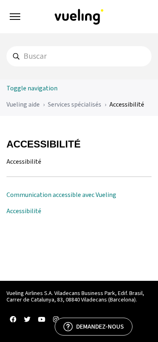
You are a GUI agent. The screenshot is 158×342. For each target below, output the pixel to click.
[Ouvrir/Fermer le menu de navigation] (14, 17)
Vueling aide (23, 104)
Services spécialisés (74, 104)
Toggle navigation (32, 88)
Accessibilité (126, 104)
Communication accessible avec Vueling (61, 194)
